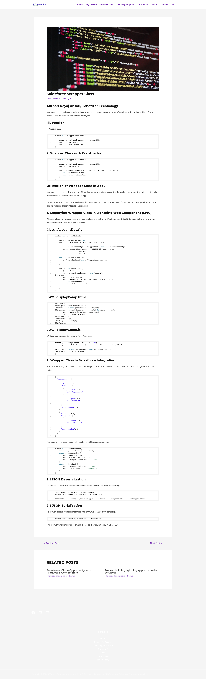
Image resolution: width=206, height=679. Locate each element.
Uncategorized (61, 576)
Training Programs (126, 4)
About (154, 4)
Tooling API (103, 649)
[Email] (47, 613)
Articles (142, 4)
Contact (164, 4)
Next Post (156, 543)
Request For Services (103, 642)
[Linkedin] (40, 613)
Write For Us (103, 656)
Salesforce (57, 98)
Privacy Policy (103, 659)
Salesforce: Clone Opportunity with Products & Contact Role (69, 571)
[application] (146, 4)
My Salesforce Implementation (100, 4)
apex (50, 98)
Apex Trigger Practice (103, 645)
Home (79, 4)
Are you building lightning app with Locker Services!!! (131, 571)
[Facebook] (33, 613)
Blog (103, 652)
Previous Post (51, 543)
